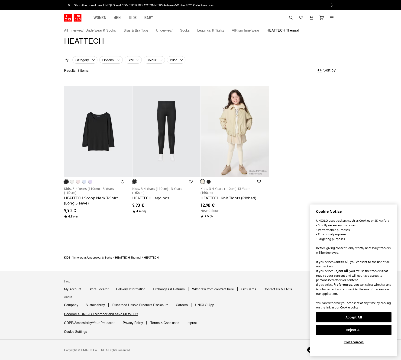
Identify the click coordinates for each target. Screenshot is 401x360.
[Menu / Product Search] (332, 18)
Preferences (354, 342)
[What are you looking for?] (291, 18)
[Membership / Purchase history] (311, 18)
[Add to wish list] (122, 182)
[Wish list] (301, 18)
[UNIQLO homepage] (72, 18)
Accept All (354, 317)
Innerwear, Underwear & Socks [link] (92, 257)
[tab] (100, 18)
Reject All (354, 330)
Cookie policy (349, 307)
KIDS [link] (67, 257)
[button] (332, 30)
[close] (69, 5)
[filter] (67, 60)
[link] (205, 5)
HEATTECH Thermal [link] (128, 257)
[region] (353, 280)
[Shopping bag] (322, 18)
